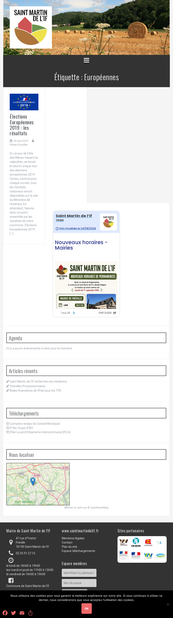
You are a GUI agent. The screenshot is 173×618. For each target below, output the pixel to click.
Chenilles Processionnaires (27, 386)
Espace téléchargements (78, 551)
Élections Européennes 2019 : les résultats (22, 124)
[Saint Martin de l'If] (31, 27)
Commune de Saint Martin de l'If (27, 586)
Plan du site (69, 546)
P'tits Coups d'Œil (21, 428)
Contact (67, 542)
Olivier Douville (18, 144)
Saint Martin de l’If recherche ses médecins (38, 381)
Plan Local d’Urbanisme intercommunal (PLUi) (40, 432)
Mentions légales (73, 538)
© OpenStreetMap (98, 507)
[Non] (168, 604)
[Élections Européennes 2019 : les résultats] (24, 102)
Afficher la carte (73, 507)
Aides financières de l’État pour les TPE (35, 390)
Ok (87, 608)
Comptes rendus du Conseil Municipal (35, 423)
